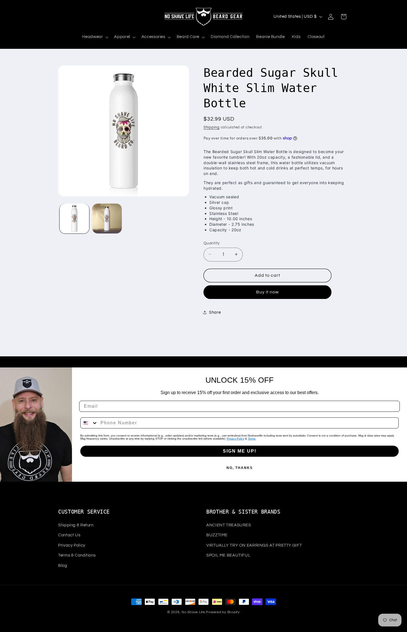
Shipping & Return (76, 525)
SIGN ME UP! (239, 451)
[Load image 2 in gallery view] (107, 218)
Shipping (212, 127)
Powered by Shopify (222, 612)
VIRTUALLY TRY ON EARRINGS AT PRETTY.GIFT (254, 545)
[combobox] (89, 423)
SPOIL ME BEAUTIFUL (228, 555)
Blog (62, 566)
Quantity (212, 243)
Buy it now (267, 292)
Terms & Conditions (77, 555)
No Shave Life (193, 612)
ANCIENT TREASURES (228, 525)
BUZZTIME (217, 535)
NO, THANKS (239, 468)
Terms (251, 438)
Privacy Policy (235, 438)
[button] (95, 37)
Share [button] (215, 312)
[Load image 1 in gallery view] (74, 218)
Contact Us (69, 535)
